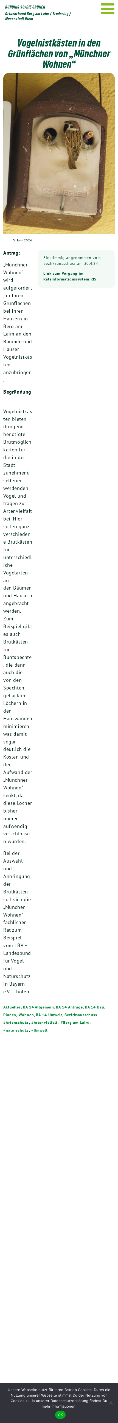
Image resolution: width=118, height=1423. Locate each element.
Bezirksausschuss (80, 1014)
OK (60, 1415)
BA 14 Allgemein (38, 1007)
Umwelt (41, 1030)
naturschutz (17, 1030)
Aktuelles (12, 1007)
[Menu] (107, 9)
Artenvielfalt (46, 1022)
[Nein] (111, 1403)
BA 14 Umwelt (49, 1014)
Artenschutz (17, 1022)
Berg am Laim (76, 1022)
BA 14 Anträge (69, 1007)
